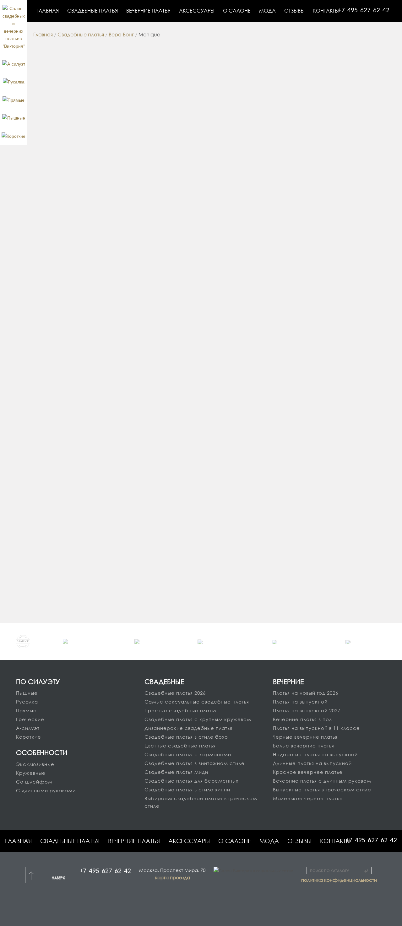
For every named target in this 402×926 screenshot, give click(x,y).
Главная (18, 840)
